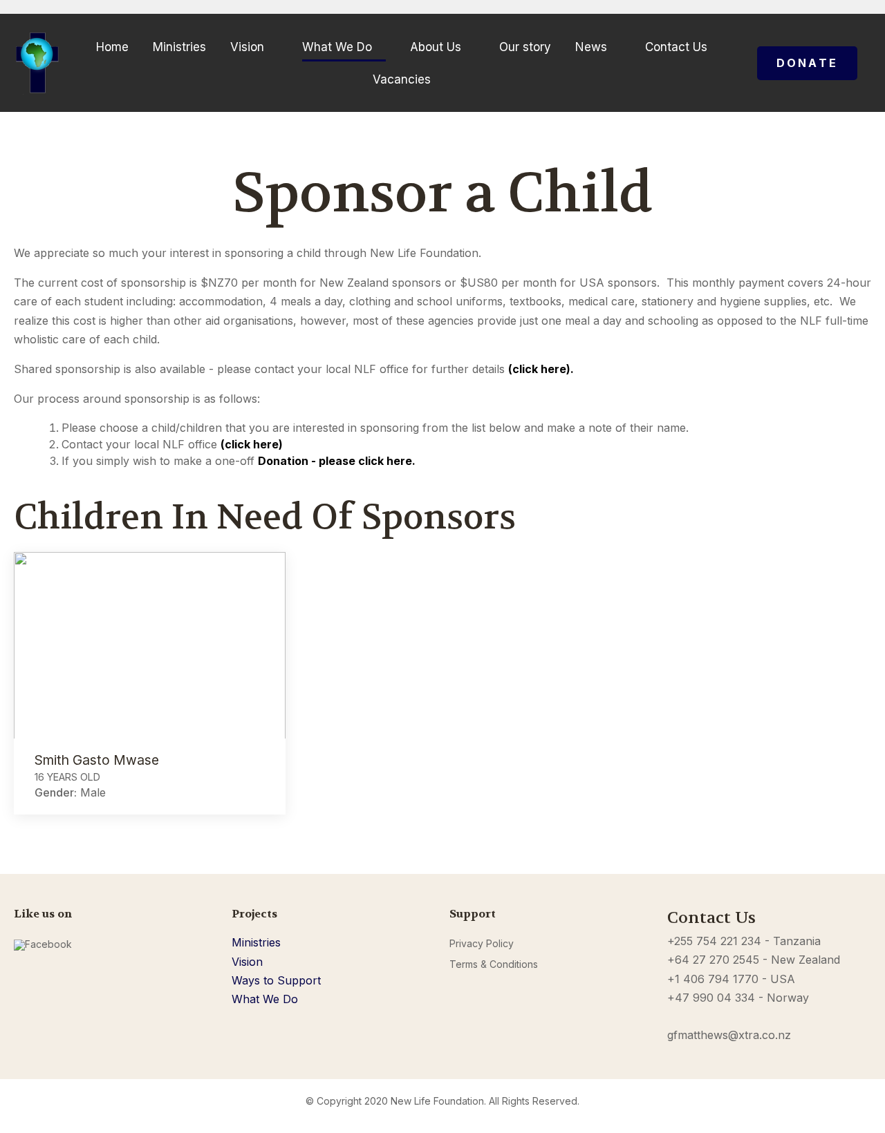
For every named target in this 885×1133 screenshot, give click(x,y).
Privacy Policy (481, 943)
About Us (435, 47)
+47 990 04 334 (711, 998)
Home (112, 47)
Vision (247, 47)
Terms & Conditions (493, 964)
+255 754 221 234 (714, 941)
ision (251, 962)
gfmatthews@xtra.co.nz (729, 1035)
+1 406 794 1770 (712, 979)
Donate (807, 63)
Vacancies (402, 79)
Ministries (179, 47)
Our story (525, 47)
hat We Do (270, 999)
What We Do (337, 47)
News (591, 47)
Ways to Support (276, 980)
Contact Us (676, 47)
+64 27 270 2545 (713, 960)
